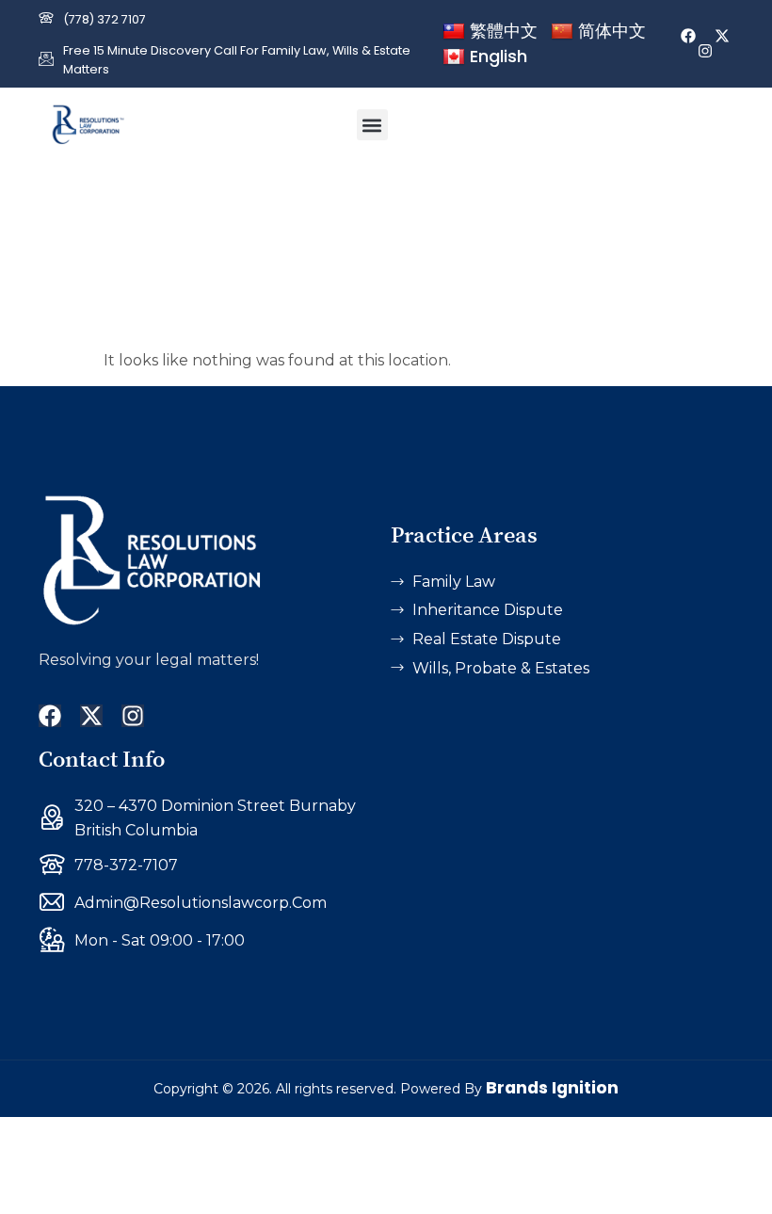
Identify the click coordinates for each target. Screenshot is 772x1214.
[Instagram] (705, 50)
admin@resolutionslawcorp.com (200, 903)
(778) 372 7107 (104, 19)
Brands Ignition (552, 1087)
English (498, 56)
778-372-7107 (126, 865)
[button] (372, 124)
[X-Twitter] (722, 35)
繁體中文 (504, 30)
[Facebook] (688, 35)
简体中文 (612, 30)
